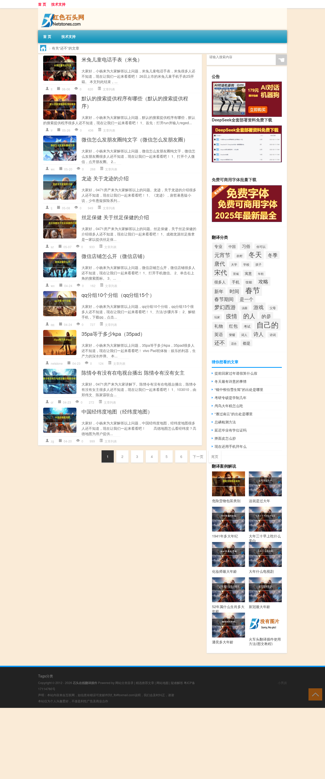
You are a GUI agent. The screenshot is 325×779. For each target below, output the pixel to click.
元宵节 (222, 255)
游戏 (258, 307)
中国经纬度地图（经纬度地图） (117, 411)
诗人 (258, 334)
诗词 (273, 335)
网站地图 (162, 682)
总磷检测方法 (225, 421)
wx (53, 169)
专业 (218, 246)
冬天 (255, 254)
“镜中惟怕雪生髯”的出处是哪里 (239, 389)
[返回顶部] (314, 694)
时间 (234, 291)
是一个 (246, 299)
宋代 (220, 272)
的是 (266, 316)
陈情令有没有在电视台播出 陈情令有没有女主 (133, 372)
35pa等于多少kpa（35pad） (113, 333)
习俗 (246, 246)
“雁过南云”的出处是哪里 (234, 413)
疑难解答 (177, 682)
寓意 (248, 273)
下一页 (198, 456)
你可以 (261, 246)
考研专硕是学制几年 (231, 397)
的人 (249, 315)
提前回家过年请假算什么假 (236, 373)
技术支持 (58, 4)
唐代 (219, 263)
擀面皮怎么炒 (225, 438)
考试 (247, 326)
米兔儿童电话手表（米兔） (112, 59)
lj (51, 208)
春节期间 (224, 298)
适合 (234, 343)
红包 (233, 326)
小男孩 (282, 682)
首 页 (42, 4)
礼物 (218, 326)
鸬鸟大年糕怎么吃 (229, 405)
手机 (235, 281)
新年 (218, 291)
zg (52, 441)
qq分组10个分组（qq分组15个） (118, 294)
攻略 (263, 281)
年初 (261, 274)
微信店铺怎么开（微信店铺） (115, 256)
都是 (246, 343)
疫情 (231, 316)
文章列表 (109, 89)
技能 (249, 282)
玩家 (217, 317)
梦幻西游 (225, 307)
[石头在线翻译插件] (63, 11)
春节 (252, 289)
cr (52, 402)
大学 (234, 264)
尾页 (214, 456)
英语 (218, 334)
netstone (57, 363)
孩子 (258, 264)
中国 (232, 246)
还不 (219, 342)
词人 (244, 334)
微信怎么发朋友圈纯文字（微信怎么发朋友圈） (135, 139)
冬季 (273, 255)
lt (51, 89)
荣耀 (232, 334)
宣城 (236, 274)
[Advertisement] (152, 743)
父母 (273, 308)
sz (52, 247)
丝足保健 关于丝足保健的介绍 (115, 217)
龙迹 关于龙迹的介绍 (105, 178)
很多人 (220, 281)
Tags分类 (45, 675)
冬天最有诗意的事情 (231, 381)
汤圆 (244, 308)
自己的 (267, 324)
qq (52, 324)
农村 (239, 256)
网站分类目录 (124, 682)
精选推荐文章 (145, 682)
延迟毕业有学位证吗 (231, 430)
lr (52, 130)
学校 (246, 264)
